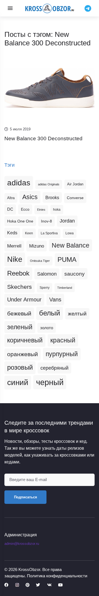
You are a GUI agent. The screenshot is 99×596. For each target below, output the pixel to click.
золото (46, 328)
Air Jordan (75, 184)
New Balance (70, 245)
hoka (57, 210)
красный (62, 340)
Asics (30, 197)
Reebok (18, 273)
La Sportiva (49, 233)
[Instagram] (17, 585)
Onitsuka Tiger (40, 260)
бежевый (19, 313)
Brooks (52, 197)
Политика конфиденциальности (57, 575)
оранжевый (22, 354)
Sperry (45, 288)
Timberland (64, 287)
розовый (20, 367)
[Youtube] (60, 585)
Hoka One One (20, 221)
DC (10, 209)
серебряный (54, 368)
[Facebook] (6, 585)
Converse (75, 198)
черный (50, 382)
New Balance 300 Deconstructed (43, 138)
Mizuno (36, 246)
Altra (11, 198)
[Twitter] (38, 585)
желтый (77, 314)
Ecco (25, 209)
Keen (29, 233)
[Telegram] (87, 8)
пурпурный (62, 354)
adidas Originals (48, 184)
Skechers (19, 287)
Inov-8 (46, 221)
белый (49, 313)
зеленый (19, 327)
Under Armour (24, 299)
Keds (12, 232)
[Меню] (10, 8)
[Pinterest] (27, 585)
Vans (55, 299)
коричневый (25, 340)
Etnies (41, 209)
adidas (18, 182)
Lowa (69, 233)
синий (17, 382)
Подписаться (25, 497)
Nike (14, 259)
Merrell (14, 246)
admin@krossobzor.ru (21, 544)
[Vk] (49, 585)
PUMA (66, 259)
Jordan (67, 221)
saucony (74, 274)
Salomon (47, 274)
